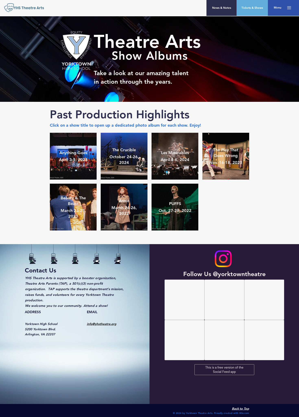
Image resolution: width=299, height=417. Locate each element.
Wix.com (244, 413)
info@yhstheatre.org (101, 324)
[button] (277, 7)
